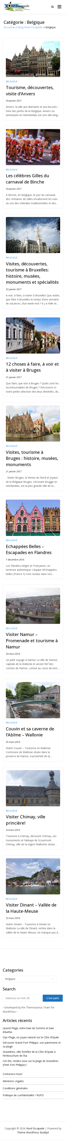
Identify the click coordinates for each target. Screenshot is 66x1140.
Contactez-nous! (12, 1074)
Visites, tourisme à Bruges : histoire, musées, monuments (32, 458)
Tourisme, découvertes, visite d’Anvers (30, 90)
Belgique (11, 81)
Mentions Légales (13, 1081)
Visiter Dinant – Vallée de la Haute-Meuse (31, 908)
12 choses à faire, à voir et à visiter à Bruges (32, 367)
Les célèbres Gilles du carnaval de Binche (27, 178)
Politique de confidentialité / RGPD (23, 1095)
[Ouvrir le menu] (59, 7)
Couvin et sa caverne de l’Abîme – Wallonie (30, 732)
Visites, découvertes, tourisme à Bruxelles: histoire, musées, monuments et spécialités (32, 273)
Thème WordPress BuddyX (33, 1132)
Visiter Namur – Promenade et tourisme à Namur (32, 640)
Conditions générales (15, 1088)
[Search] (52, 7)
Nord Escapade (35, 1128)
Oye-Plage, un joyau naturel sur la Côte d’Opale (31, 1037)
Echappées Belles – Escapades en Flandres (29, 549)
